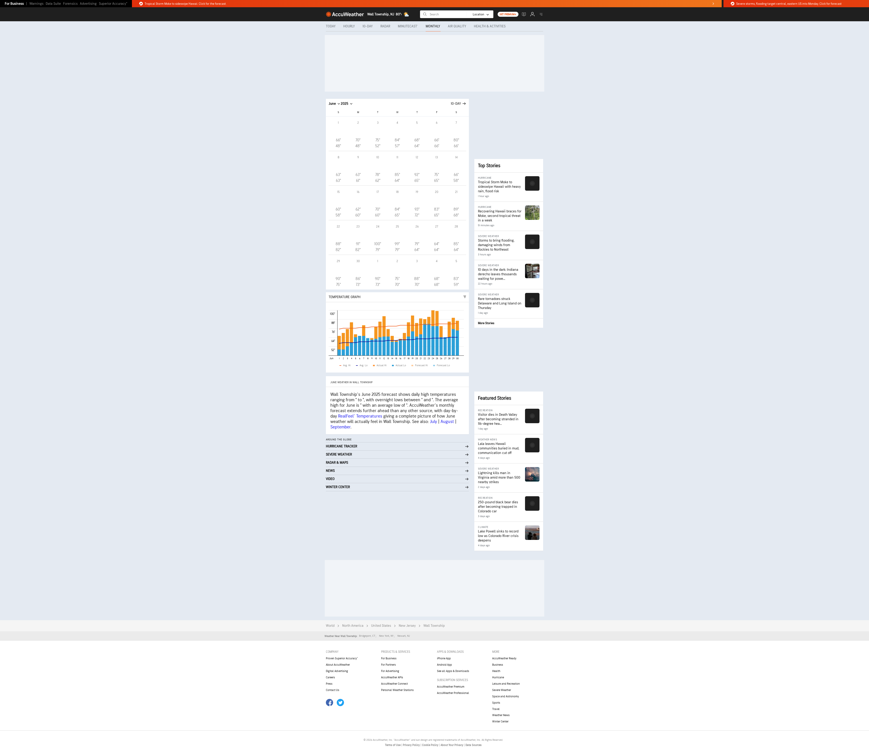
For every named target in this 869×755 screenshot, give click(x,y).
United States (381, 626)
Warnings (36, 4)
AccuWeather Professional (453, 693)
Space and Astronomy (505, 696)
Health (496, 671)
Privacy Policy (411, 745)
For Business (14, 4)
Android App (444, 665)
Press (329, 684)
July (433, 421)
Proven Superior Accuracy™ (342, 658)
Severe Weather (501, 690)
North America (352, 626)
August (447, 421)
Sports (496, 703)
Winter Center (500, 721)
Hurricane (498, 677)
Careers (330, 677)
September (340, 427)
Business (497, 665)
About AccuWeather (338, 665)
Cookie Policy (430, 745)
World (330, 626)
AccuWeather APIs (392, 677)
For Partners (388, 665)
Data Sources (474, 745)
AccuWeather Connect (394, 684)
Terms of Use (393, 745)
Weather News (501, 715)
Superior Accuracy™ (113, 4)
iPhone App (444, 658)
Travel (496, 709)
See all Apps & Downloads (453, 671)
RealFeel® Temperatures (360, 416)
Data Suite (53, 4)
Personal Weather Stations (397, 690)
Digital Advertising (337, 671)
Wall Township (434, 626)
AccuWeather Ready (504, 658)
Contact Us (332, 690)
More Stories (486, 323)
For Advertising (390, 671)
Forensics (70, 4)
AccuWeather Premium (450, 687)
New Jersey (407, 626)
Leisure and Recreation (506, 684)
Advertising (88, 4)
